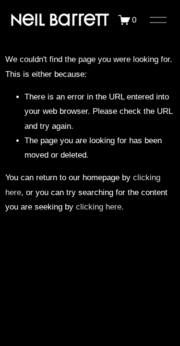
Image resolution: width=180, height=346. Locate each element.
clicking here (98, 206)
